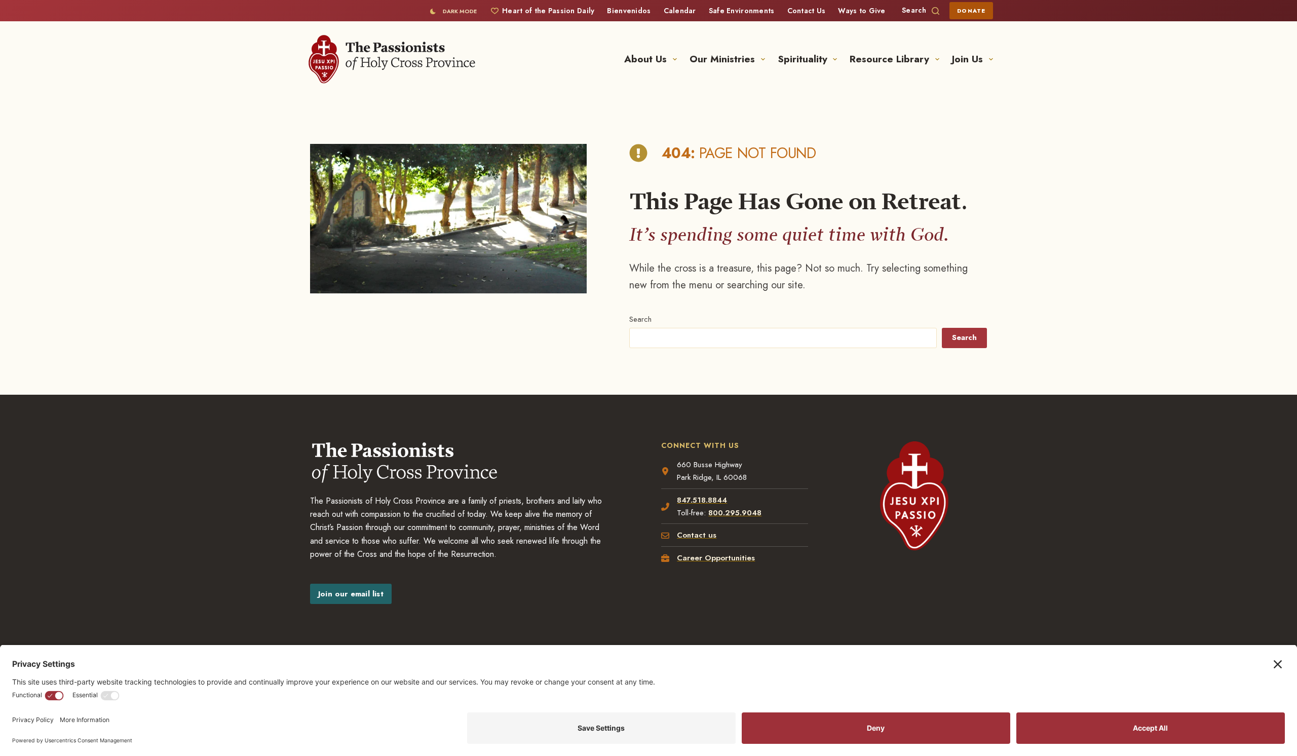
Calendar (680, 11)
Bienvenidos (629, 11)
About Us (645, 59)
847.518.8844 (702, 500)
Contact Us (806, 11)
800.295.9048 (734, 512)
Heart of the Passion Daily (548, 11)
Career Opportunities (716, 557)
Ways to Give (861, 11)
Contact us (696, 535)
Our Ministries (722, 59)
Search (640, 319)
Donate (971, 11)
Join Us (967, 59)
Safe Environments (742, 11)
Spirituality (802, 59)
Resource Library (889, 59)
